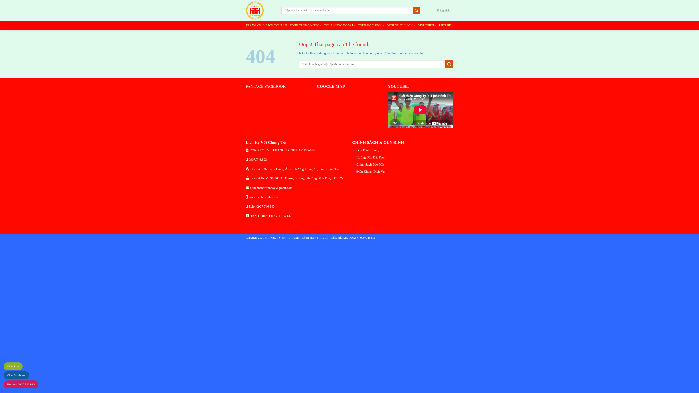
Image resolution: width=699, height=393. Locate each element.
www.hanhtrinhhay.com (264, 197)
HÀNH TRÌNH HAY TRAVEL (270, 216)
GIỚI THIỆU (426, 25)
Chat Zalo (13, 366)
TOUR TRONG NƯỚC (304, 25)
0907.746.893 (257, 159)
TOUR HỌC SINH (370, 25)
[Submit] (416, 10)
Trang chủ (255, 25)
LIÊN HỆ (445, 25)
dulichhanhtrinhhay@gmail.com (271, 188)
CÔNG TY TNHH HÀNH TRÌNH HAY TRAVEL (282, 150)
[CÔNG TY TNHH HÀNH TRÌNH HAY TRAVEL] (261, 10)
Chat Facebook (16, 375)
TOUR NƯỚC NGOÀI (338, 25)
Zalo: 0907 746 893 (261, 206)
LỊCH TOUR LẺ (276, 25)
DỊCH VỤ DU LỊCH (400, 25)
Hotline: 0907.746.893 (21, 384)
